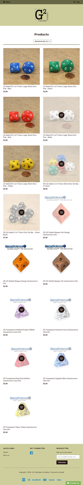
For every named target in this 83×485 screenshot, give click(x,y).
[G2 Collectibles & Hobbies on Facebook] (31, 453)
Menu (8, 2)
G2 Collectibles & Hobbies (41, 472)
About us (6, 455)
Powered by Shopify (57, 472)
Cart (78, 2)
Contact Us (74, 483)
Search (5, 452)
